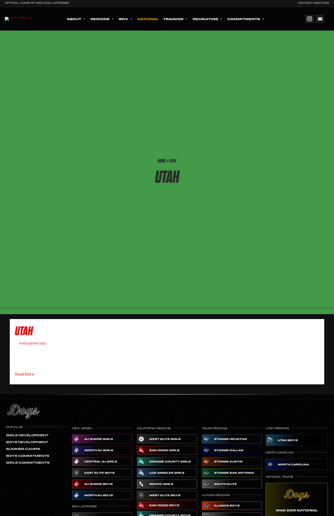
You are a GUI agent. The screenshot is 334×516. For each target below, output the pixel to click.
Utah (24, 331)
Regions (100, 19)
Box (123, 19)
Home (162, 160)
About (74, 19)
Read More (24, 374)
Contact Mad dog (313, 2)
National (147, 19)
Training (173, 19)
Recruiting (205, 19)
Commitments (243, 19)
